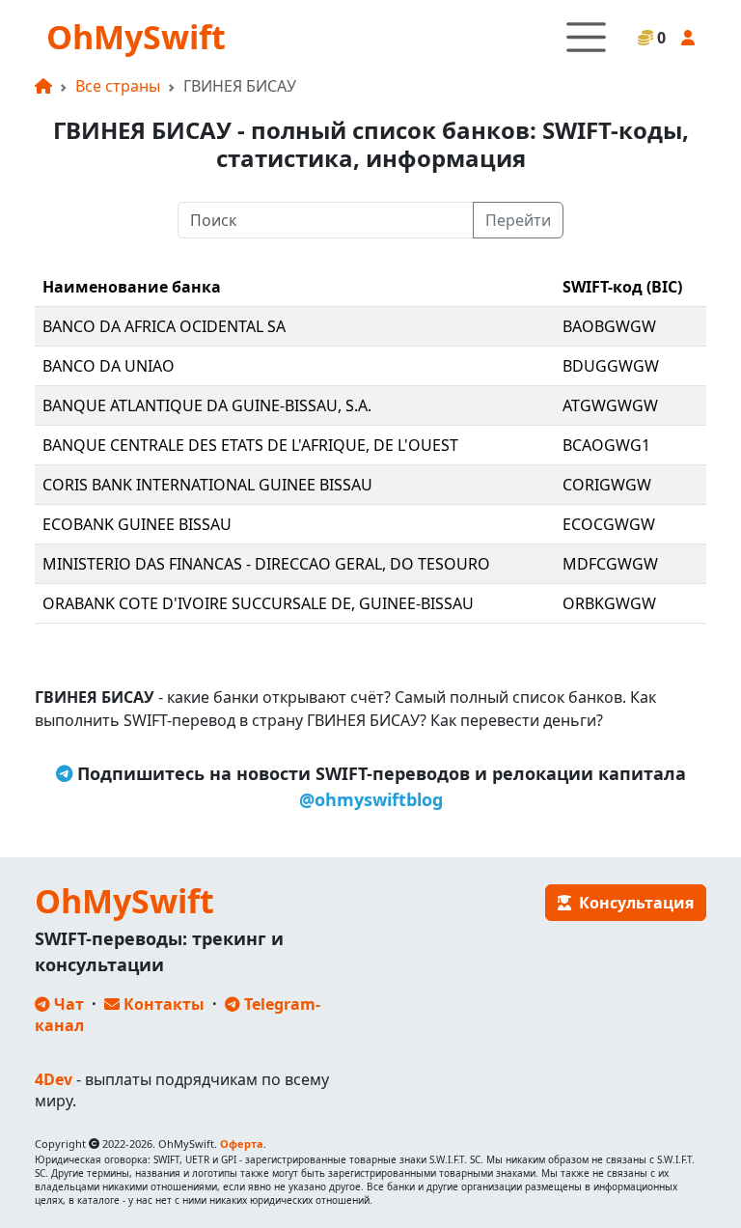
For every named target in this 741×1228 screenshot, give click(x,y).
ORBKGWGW (609, 603)
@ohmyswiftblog (371, 799)
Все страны (117, 86)
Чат (67, 1004)
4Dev (53, 1079)
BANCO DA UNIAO (108, 366)
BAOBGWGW (609, 326)
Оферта (241, 1143)
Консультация (632, 902)
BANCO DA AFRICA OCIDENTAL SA (164, 326)
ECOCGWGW (609, 524)
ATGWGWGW (610, 405)
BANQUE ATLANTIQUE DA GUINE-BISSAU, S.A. (206, 405)
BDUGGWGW (611, 366)
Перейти (518, 220)
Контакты (162, 1004)
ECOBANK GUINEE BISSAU (137, 524)
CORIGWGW (607, 484)
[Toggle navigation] (586, 37)
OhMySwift (136, 36)
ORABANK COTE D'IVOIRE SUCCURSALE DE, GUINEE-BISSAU (258, 603)
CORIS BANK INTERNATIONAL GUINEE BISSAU (207, 484)
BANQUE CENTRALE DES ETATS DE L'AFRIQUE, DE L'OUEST (250, 445)
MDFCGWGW (610, 563)
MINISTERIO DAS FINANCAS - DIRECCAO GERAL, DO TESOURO (266, 563)
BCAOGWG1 (606, 445)
